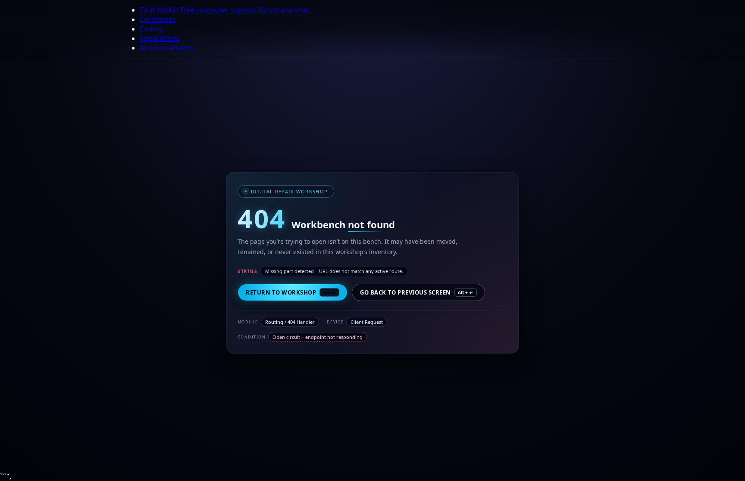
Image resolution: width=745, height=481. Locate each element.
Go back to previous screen (416, 292)
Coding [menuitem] (151, 29)
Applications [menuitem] (160, 38)
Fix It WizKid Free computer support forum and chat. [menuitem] (225, 10)
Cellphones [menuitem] (158, 19)
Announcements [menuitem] (167, 48)
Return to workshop (291, 292)
